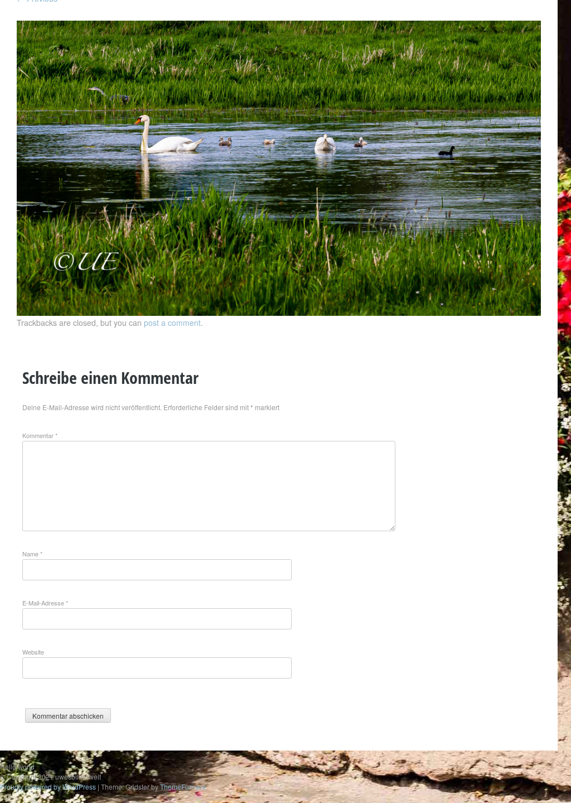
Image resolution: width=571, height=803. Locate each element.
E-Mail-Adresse (45, 602)
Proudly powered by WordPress (48, 786)
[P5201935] (279, 312)
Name (32, 553)
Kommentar (39, 435)
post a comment (172, 322)
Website (33, 651)
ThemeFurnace (183, 786)
